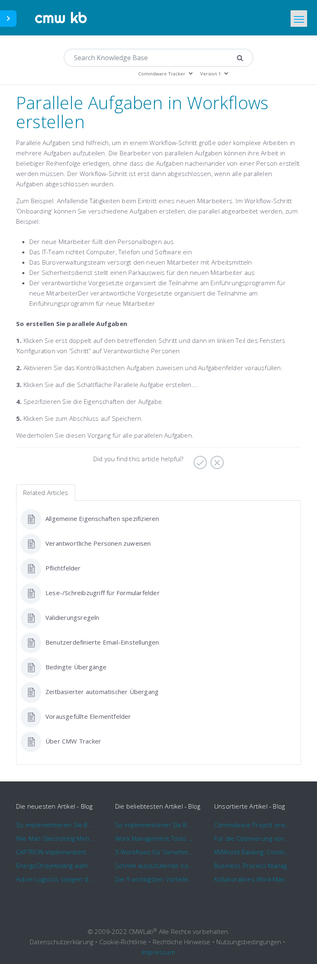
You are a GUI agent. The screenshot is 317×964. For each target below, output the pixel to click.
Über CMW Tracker (73, 741)
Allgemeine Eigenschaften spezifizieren (102, 518)
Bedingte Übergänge (76, 667)
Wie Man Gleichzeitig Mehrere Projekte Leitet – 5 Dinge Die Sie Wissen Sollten (55, 838)
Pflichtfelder (63, 568)
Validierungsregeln (72, 617)
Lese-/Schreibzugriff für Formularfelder (102, 593)
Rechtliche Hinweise (182, 942)
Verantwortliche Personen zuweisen (98, 543)
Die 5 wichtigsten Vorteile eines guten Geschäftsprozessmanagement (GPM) (154, 879)
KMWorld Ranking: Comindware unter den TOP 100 (253, 852)
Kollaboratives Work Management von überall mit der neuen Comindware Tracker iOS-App (253, 879)
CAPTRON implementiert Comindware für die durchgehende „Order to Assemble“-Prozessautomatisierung (55, 852)
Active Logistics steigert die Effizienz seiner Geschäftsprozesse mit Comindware (55, 879)
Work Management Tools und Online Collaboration (154, 838)
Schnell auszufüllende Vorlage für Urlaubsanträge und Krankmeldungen (154, 865)
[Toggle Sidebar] (8, 18)
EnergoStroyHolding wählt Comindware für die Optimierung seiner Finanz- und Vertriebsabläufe (55, 865)
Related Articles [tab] (45, 492)
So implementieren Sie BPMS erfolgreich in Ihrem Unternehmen (55, 825)
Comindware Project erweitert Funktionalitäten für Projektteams (253, 825)
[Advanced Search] (240, 57)
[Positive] (199, 459)
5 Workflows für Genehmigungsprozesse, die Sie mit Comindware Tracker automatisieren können (154, 852)
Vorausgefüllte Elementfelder (88, 716)
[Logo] (61, 17)
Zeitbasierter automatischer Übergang (101, 691)
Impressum (158, 952)
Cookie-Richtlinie (123, 942)
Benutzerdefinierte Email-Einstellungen (102, 642)
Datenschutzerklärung (61, 942)
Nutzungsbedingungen (248, 942)
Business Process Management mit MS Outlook (253, 865)
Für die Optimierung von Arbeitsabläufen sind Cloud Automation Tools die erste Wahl (253, 838)
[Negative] (216, 459)
